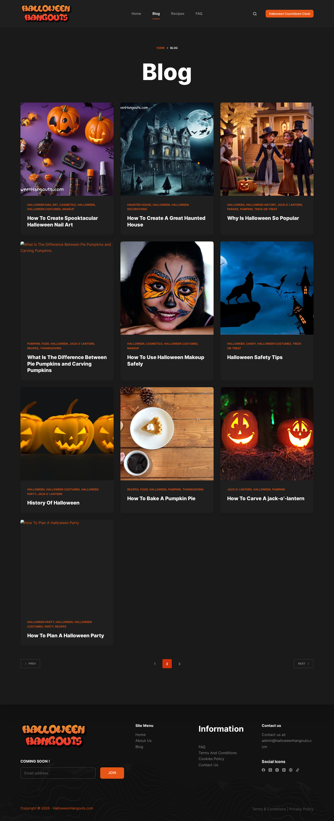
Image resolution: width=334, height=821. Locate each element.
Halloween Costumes (44, 209)
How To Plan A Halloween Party (65, 635)
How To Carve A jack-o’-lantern (265, 498)
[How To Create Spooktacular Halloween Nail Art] (67, 149)
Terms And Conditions (218, 753)
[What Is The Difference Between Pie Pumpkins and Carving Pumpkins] (67, 288)
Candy (251, 343)
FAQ (199, 13)
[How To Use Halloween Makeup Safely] (167, 288)
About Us (143, 740)
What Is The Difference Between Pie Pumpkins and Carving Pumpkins (67, 363)
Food (45, 343)
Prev (32, 663)
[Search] (255, 13)
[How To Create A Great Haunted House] (167, 149)
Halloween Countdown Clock (289, 13)
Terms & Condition (268, 809)
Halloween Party (40, 622)
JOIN (112, 773)
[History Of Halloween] (67, 433)
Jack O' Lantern (289, 204)
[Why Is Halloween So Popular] (267, 149)
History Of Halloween (53, 503)
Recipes (177, 13)
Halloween (86, 204)
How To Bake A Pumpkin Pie (161, 498)
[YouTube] (284, 770)
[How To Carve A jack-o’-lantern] (267, 433)
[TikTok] (297, 770)
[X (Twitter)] (270, 770)
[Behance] (290, 770)
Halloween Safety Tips (255, 357)
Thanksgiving (50, 348)
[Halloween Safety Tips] (267, 288)
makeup (68, 209)
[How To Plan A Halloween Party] (67, 566)
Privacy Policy (301, 809)
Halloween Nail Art (42, 204)
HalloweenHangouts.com (73, 808)
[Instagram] (277, 770)
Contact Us (208, 765)
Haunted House (139, 204)
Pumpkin (246, 209)
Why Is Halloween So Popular (263, 218)
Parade (232, 209)
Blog (156, 13)
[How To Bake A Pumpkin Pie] (167, 433)
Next (301, 663)
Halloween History (261, 204)
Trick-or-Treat (265, 209)
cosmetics (68, 204)
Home (136, 13)
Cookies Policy (211, 758)
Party (49, 626)
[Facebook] (263, 770)
